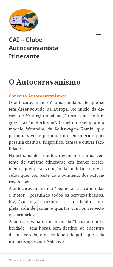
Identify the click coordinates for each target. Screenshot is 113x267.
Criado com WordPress (26, 260)
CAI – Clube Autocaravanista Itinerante (33, 47)
